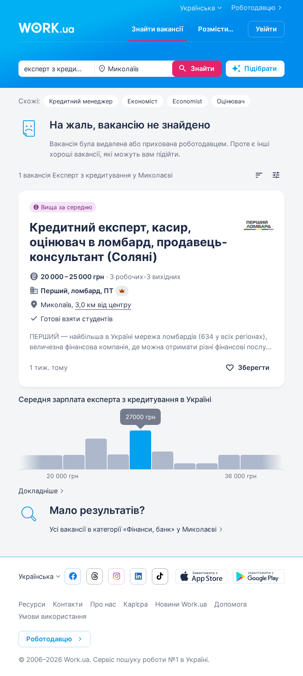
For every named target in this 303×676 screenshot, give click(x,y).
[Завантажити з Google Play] (259, 576)
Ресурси (31, 604)
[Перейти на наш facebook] (73, 576)
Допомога (230, 604)
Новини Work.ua (181, 604)
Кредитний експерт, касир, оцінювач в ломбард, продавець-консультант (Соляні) (128, 242)
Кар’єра (135, 604)
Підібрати (260, 68)
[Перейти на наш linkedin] (138, 576)
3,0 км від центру (103, 305)
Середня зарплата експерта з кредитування (114, 399)
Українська (36, 576)
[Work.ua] (46, 28)
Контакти (68, 604)
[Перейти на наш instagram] (116, 576)
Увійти (266, 29)
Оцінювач (231, 101)
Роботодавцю (253, 7)
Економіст (142, 101)
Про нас (103, 604)
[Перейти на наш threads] (94, 576)
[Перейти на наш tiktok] (160, 576)
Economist (187, 101)
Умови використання (52, 616)
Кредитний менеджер (81, 101)
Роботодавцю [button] (49, 639)
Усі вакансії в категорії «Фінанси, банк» (133, 529)
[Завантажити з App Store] (201, 576)
